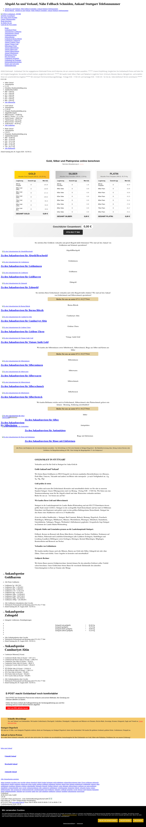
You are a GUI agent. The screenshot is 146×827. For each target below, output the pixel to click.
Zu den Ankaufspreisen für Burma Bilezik (22, 310)
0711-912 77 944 (73, 232)
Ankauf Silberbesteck (11, 53)
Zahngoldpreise (10, 37)
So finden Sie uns (6, 23)
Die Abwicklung (10, 56)
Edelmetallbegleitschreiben (13, 62)
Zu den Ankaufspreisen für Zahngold (19, 287)
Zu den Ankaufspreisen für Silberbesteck (21, 397)
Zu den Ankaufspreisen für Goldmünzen (21, 266)
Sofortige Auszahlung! (8, 16)
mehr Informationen (107, 820)
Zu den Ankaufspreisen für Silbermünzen (22, 365)
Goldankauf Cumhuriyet (12, 40)
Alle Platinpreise (10, 148)
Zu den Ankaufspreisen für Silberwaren (21, 375)
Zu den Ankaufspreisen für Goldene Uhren (22, 331)
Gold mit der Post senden (9, 25)
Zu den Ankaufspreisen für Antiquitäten (45, 430)
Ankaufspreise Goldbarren (13, 31)
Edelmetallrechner (10, 65)
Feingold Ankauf (10, 756)
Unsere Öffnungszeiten (8, 19)
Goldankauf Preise (10, 30)
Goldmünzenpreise (11, 35)
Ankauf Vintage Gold (11, 44)
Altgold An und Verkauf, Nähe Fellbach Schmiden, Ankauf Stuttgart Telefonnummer (31, 9)
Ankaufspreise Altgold (12, 33)
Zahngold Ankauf (11, 772)
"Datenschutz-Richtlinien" (69, 815)
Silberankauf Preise (11, 46)
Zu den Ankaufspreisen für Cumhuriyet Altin (24, 321)
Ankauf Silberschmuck (12, 51)
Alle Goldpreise (10, 125)
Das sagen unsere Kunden (9, 17)
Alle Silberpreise (10, 102)
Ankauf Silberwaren (11, 49)
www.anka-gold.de (18, 802)
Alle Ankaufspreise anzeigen (10, 779)
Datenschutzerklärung (69, 823)
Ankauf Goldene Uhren (12, 42)
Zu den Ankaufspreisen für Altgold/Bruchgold (24, 255)
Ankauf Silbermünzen (12, 48)
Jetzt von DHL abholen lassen (17, 708)
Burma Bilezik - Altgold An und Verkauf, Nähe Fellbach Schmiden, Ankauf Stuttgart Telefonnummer (36, 10)
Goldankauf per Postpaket (13, 60)
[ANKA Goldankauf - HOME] (11, 14)
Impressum (80, 823)
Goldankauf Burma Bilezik (13, 39)
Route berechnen (6, 21)
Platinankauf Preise (11, 55)
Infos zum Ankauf (6, 748)
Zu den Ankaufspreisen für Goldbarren (21, 276)
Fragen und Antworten (12, 64)
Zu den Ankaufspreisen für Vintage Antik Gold (24, 342)
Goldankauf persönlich (12, 58)
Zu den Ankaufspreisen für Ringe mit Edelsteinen (50, 441)
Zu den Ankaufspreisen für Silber (42, 420)
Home (7, 28)
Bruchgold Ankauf (11, 764)
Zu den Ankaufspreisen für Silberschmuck (22, 386)
